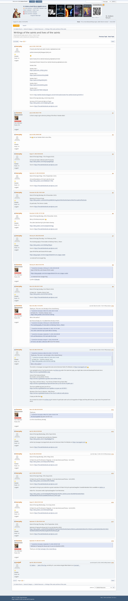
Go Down (15, 41)
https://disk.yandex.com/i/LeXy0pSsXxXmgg (41, 226)
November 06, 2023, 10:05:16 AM (37, 192)
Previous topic (103, 36)
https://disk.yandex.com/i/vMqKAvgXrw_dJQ (42, 103)
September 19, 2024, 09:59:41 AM (37, 521)
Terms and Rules (107, 597)
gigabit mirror (42, 6)
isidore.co (102, 487)
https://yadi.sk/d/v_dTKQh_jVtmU (39, 70)
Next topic (111, 36)
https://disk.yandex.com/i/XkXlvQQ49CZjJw (41, 510)
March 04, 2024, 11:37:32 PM (36, 305)
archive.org (57, 370)
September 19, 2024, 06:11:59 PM (37, 540)
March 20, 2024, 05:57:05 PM (36, 409)
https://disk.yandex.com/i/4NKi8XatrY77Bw (41, 181)
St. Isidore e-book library (30, 6)
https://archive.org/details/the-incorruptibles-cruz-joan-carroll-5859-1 (48, 388)
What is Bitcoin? (95, 17)
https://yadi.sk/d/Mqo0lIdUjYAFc (38, 80)
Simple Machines (23, 597)
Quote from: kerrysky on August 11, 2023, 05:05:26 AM (45, 339)
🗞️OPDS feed (35, 8)
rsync (45, 8)
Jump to (92, 587)
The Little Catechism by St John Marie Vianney (44, 330)
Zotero (24, 10)
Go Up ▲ (114, 597)
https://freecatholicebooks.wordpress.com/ (46, 106)
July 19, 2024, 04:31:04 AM (35, 473)
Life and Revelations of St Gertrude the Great (43, 336)
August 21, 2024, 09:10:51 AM (36, 502)
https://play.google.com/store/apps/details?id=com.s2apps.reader (47, 255)
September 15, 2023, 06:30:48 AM (37, 173)
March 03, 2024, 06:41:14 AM (36, 286)
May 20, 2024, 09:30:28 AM (35, 454)
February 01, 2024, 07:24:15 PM (37, 264)
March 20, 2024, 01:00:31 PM (36, 349)
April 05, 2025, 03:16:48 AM (36, 562)
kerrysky (19, 46)
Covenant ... (77, 565)
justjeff (18, 562)
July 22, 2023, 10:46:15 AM (35, 46)
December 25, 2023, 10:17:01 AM (37, 213)
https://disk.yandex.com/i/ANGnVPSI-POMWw (42, 481)
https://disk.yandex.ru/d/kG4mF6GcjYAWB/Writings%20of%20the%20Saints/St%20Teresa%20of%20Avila (58, 200)
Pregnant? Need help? (36, 15)
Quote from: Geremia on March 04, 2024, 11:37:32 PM (45, 353)
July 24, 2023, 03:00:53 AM (35, 134)
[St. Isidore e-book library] (15, 127)
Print (112, 41)
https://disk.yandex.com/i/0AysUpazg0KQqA (42, 161)
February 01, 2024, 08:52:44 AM (37, 235)
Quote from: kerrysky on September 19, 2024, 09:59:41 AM (46, 544)
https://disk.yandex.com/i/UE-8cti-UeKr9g (41, 294)
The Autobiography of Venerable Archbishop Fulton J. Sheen (47, 325)
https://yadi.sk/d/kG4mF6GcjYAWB (39, 75)
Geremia (19, 113)
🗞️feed (33, 10)
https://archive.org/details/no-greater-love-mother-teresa (45, 378)
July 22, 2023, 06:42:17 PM (35, 112)
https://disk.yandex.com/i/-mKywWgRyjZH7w (42, 439)
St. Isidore (32, 565)
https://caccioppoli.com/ (80, 367)
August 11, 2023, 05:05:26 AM (36, 153)
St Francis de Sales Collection (39, 341)
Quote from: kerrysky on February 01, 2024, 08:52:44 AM (45, 268)
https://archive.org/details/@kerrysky (40, 372)
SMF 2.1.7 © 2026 (15, 597)
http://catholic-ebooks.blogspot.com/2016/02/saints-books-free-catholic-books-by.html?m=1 (59, 95)
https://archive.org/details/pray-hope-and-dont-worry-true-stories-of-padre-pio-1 (51, 383)
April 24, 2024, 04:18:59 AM (36, 431)
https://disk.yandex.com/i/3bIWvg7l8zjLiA (41, 245)
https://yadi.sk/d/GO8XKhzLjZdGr (39, 85)
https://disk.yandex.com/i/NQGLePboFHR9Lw (42, 461)
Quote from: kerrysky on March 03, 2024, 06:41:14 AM (45, 311)
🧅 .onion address (27, 8)
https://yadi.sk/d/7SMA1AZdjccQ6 (39, 90)
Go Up (14, 580)
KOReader (37, 279)
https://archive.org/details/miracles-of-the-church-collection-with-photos (49, 393)
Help (101, 597)
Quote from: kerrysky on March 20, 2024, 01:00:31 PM (45, 414)
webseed (41, 8)
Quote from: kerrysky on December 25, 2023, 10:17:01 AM (45, 328)
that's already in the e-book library (47, 549)
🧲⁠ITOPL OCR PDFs (27, 13)
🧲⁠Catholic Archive (27, 11)
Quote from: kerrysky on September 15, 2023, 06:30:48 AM (46, 334)
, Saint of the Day (41, 565)
